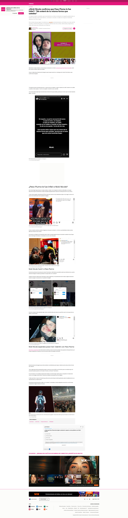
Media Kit (75, 508)
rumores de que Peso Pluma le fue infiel (63, 68)
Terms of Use (79, 506)
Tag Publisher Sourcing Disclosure (93, 508)
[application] (52, 45)
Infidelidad (51, 421)
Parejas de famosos (44, 421)
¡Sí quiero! (21, 13)
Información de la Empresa (86, 506)
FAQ (78, 508)
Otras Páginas (43, 499)
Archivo (63, 508)
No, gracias (15, 13)
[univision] (31, 3)
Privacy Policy (68, 506)
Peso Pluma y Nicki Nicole (34, 350)
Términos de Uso (74, 506)
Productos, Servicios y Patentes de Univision (81, 510)
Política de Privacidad (62, 506)
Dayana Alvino (35, 27)
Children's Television (86, 512)
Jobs (66, 508)
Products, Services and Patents (68, 510)
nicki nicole (37, 421)
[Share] (74, 28)
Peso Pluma (31, 6)
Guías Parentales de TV (83, 508)
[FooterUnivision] (33, 499)
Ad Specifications (70, 508)
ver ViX (51, 22)
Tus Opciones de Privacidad (94, 512)
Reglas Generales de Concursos (93, 510)
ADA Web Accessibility (95, 506)
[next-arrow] (75, 61)
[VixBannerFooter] (64, 494)
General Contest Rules (78, 512)
